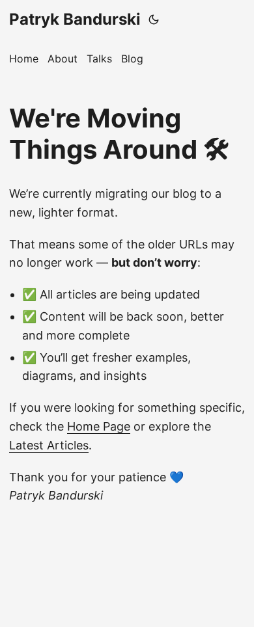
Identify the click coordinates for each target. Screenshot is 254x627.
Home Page (98, 426)
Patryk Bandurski (75, 19)
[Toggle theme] (154, 19)
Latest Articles (49, 445)
